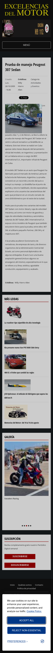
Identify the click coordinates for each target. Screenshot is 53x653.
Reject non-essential (26, 630)
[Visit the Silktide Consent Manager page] (42, 641)
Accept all (26, 620)
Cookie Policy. (34, 611)
